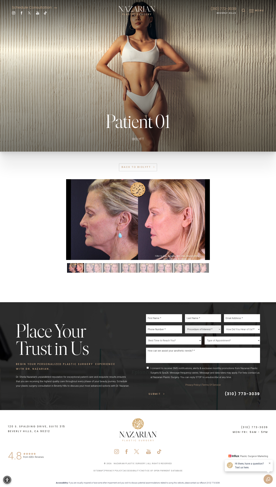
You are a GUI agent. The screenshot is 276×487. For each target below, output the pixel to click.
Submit (155, 394)
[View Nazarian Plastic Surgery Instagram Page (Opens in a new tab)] (13, 13)
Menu (259, 10)
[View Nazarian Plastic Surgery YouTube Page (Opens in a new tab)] (37, 13)
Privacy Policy (192, 384)
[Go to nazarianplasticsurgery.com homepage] (137, 11)
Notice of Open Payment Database (162, 471)
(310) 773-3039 (223, 9)
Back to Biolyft (136, 167)
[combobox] (203, 329)
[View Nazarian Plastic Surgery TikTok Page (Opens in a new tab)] (45, 13)
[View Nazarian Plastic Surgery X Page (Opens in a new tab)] (29, 13)
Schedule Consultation (32, 8)
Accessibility (132, 471)
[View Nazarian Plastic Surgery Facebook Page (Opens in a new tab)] (21, 13)
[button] (251, 10)
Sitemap (98, 471)
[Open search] (243, 10)
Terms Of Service (211, 384)
